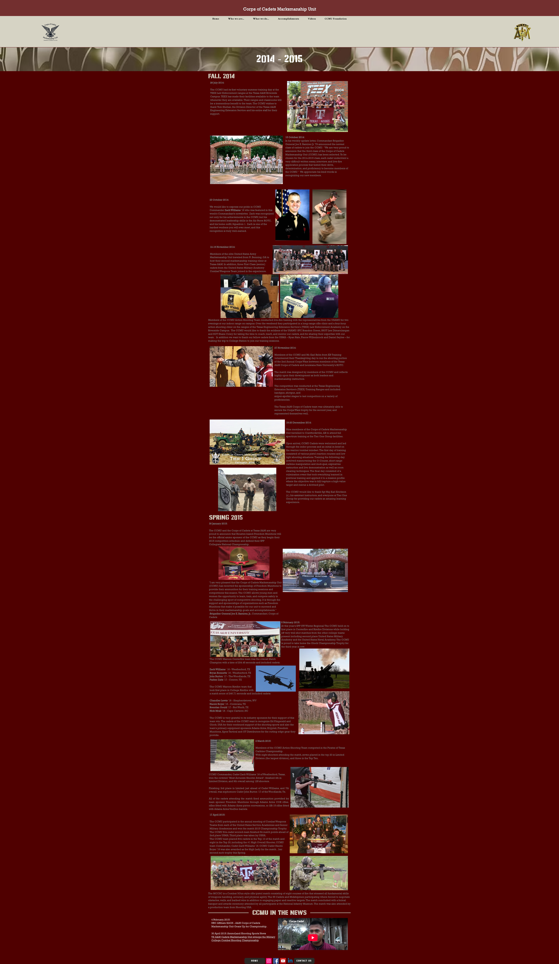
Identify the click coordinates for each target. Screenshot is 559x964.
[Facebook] (276, 961)
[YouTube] (283, 961)
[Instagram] (269, 961)
